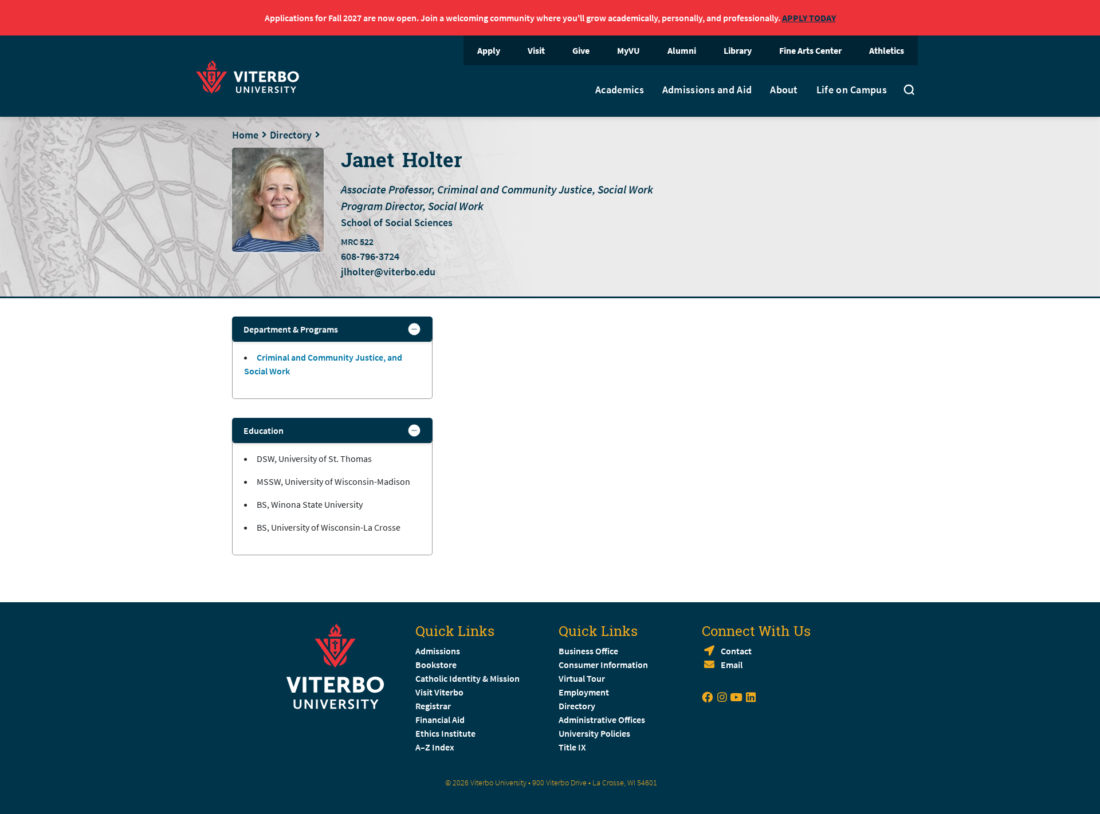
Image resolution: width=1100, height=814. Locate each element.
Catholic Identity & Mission (467, 678)
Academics (619, 90)
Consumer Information (603, 664)
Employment (584, 692)
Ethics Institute (445, 733)
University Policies (594, 733)
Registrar (433, 706)
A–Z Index (434, 747)
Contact (736, 651)
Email (731, 664)
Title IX (572, 747)
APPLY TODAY (809, 17)
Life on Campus (851, 90)
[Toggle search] (909, 91)
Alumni (681, 50)
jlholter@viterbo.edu (388, 271)
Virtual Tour (582, 678)
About (784, 90)
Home (245, 134)
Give (581, 50)
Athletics (886, 50)
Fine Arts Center (810, 50)
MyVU (628, 50)
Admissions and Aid (707, 90)
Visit (536, 50)
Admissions (437, 651)
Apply (488, 50)
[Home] (251, 75)
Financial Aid (440, 719)
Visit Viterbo (439, 692)
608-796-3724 (370, 256)
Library (738, 50)
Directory (291, 134)
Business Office (588, 651)
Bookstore (436, 664)
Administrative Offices (602, 719)
